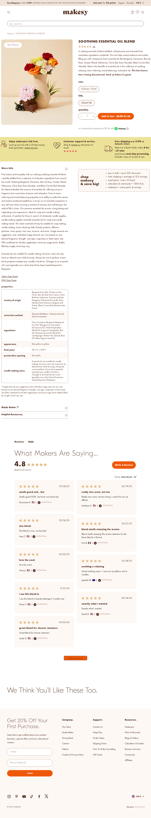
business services (133, 749)
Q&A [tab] (31, 441)
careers (65, 743)
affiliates (128, 760)
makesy (10, 34)
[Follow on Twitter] (47, 796)
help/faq (97, 732)
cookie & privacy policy (72, 755)
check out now (31, 148)
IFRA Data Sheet (8, 280)
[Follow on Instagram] (9, 796)
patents (65, 749)
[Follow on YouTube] (24, 796)
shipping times (100, 743)
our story (66, 727)
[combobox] (75, 24)
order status (98, 738)
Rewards (130, 3)
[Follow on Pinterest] (17, 796)
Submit (30, 773)
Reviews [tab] (19, 441)
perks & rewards (132, 732)
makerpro (129, 727)
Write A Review (124, 464)
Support (121, 3)
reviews (130, 807)
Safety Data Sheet (9, 277)
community (130, 755)
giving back (67, 738)
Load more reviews (75, 658)
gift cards (97, 755)
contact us (76, 145)
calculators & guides (134, 743)
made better (67, 732)
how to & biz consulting (104, 749)
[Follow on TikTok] (32, 796)
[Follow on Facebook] (39, 796)
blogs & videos (131, 738)
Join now (97, 2)
